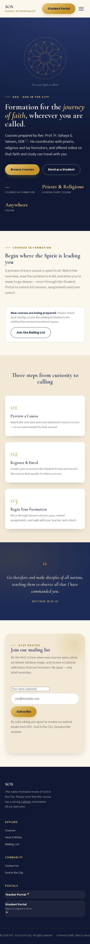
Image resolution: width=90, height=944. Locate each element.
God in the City (14, 872)
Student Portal (59, 8)
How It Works (13, 837)
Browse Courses (22, 169)
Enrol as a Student (61, 169)
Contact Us (12, 866)
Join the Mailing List (30, 332)
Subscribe (24, 712)
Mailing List (12, 844)
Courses (10, 830)
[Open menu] (81, 9)
